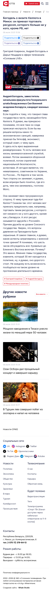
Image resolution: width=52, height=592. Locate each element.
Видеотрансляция (36, 496)
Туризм (6, 498)
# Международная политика (16, 283)
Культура (7, 483)
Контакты (32, 474)
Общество (8, 479)
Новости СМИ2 (10, 429)
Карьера (32, 479)
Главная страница (10, 12)
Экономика (8, 474)
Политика (7, 469)
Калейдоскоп (9, 503)
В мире (38, 12)
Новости (26, 12)
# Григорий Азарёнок (13, 279)
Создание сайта (10, 588)
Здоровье (8, 488)
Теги (30, 501)
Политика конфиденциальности (16, 572)
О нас (30, 469)
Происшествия (10, 508)
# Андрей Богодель (34, 279)
